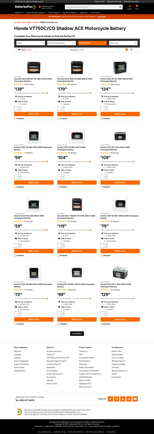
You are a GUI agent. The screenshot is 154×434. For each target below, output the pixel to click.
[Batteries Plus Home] (25, 7)
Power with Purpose (55, 374)
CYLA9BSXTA (104, 213)
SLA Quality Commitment (89, 371)
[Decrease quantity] (20, 109)
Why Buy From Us (119, 361)
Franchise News (53, 364)
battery (17, 22)
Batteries (17, 351)
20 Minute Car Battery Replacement (29, 1)
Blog (114, 374)
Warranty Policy (85, 387)
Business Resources (119, 371)
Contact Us (83, 351)
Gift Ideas (115, 367)
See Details (102, 17)
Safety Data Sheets (86, 367)
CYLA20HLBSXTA (106, 77)
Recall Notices (84, 361)
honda (35, 22)
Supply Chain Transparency (90, 374)
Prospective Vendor (87, 358)
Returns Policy (84, 380)
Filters (23, 50)
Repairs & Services (21, 364)
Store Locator (52, 383)
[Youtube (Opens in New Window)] (135, 399)
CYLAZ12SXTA (105, 145)
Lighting (17, 358)
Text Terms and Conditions (94, 432)
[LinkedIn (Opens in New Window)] (122, 399)
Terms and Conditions (75, 432)
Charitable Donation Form (57, 358)
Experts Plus (100, 1)
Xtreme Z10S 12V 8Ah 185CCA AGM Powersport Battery (71, 148)
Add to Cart (33, 114)
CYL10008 (17, 77)
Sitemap (50, 380)
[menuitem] (19, 12)
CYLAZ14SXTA (105, 282)
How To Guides (118, 358)
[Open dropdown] (47, 93)
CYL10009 (60, 77)
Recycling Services (114, 1)
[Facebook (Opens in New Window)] (110, 399)
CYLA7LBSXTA (19, 282)
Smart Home (19, 367)
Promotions (51, 377)
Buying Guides (117, 354)
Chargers (17, 354)
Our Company (52, 371)
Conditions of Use (59, 432)
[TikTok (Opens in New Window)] (129, 399)
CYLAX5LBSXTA (19, 145)
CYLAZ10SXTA (62, 145)
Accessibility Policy (44, 432)
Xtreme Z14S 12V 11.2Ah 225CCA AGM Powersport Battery (115, 285)
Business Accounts (131, 1)
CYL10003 (60, 213)
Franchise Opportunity (56, 361)
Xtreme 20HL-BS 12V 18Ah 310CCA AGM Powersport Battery (116, 80)
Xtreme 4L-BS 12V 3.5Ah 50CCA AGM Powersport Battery (29, 217)
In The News (116, 377)
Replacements (19, 371)
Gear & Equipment (21, 361)
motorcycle (26, 22)
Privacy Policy (111, 432)
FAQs (81, 354)
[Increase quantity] (20, 107)
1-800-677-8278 (26, 400)
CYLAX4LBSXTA (19, 213)
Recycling (83, 364)
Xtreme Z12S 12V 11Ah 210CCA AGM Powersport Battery (115, 148)
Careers (50, 354)
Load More (77, 333)
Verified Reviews (85, 377)
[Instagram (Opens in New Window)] (116, 399)
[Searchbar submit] (120, 7)
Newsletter (51, 367)
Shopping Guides (118, 364)
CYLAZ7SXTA (61, 282)
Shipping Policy (85, 383)
